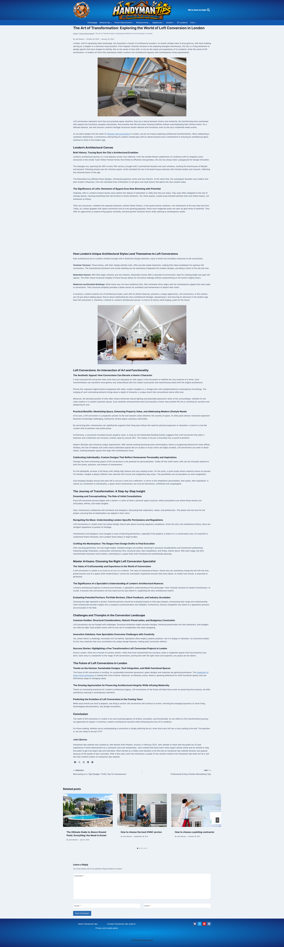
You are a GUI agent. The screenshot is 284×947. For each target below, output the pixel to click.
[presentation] (88, 810)
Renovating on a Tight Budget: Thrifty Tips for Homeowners (99, 772)
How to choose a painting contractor (194, 832)
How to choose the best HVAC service (141, 832)
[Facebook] (195, 924)
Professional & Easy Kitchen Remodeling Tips (191, 772)
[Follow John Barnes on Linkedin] (88, 762)
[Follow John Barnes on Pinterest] (92, 762)
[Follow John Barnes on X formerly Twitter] (79, 762)
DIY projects (182, 22)
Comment (79, 876)
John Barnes (73, 840)
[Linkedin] (209, 924)
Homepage (92, 22)
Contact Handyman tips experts (121, 924)
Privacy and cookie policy (107, 928)
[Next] (217, 820)
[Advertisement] (142, 232)
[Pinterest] (204, 924)
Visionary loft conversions (118, 134)
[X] (199, 924)
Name (77, 906)
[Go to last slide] (66, 820)
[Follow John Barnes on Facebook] (75, 762)
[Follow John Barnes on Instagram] (84, 762)
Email (147, 906)
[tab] (137, 848)
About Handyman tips (88, 924)
